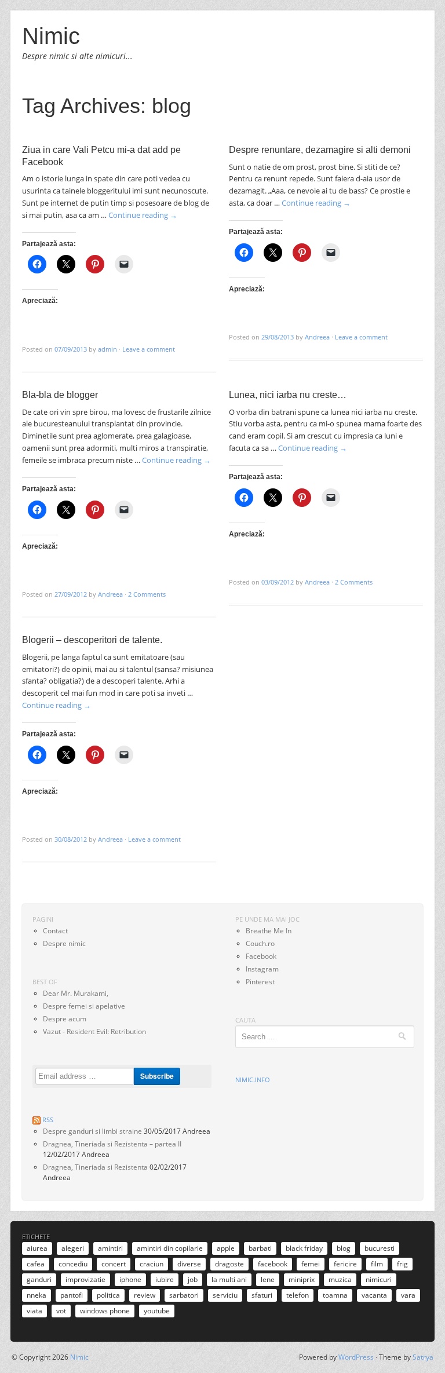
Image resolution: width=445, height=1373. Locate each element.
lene (268, 1279)
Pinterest (260, 982)
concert (113, 1264)
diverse (189, 1264)
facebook (272, 1264)
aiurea (37, 1248)
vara (408, 1295)
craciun (151, 1264)
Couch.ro (260, 943)
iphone (130, 1279)
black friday (304, 1248)
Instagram (262, 969)
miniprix (302, 1279)
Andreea (317, 337)
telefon (297, 1295)
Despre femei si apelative (84, 1006)
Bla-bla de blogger (60, 395)
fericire (345, 1264)
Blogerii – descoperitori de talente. (92, 640)
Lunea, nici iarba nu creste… (287, 395)
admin (107, 349)
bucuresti (379, 1248)
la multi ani (229, 1279)
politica (108, 1295)
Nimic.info (252, 1079)
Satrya (423, 1357)
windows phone (105, 1311)
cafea (36, 1264)
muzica (340, 1279)
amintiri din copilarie (170, 1248)
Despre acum (64, 1019)
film (377, 1264)
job (193, 1279)
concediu (73, 1264)
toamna (335, 1295)
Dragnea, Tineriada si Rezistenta (95, 1167)
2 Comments (147, 594)
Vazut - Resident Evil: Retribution (94, 1031)
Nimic (51, 36)
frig (402, 1264)
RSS (47, 1119)
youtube (157, 1311)
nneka (36, 1295)
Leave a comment (148, 349)
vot (61, 1311)
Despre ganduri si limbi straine (92, 1131)
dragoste (229, 1264)
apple (226, 1248)
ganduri (39, 1279)
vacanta (374, 1295)
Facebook (261, 956)
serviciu (225, 1295)
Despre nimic (64, 943)
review (144, 1295)
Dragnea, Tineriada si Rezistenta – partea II (112, 1144)
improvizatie (85, 1279)
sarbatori (184, 1295)
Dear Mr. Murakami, (75, 993)
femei (310, 1264)
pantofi (71, 1295)
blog (344, 1248)
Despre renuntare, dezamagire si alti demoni (320, 150)
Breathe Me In (268, 931)
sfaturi (261, 1295)
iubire (164, 1279)
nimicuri (379, 1279)
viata (34, 1311)
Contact (55, 931)
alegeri (72, 1248)
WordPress (356, 1357)
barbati (260, 1248)
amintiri (110, 1248)
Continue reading (142, 215)
